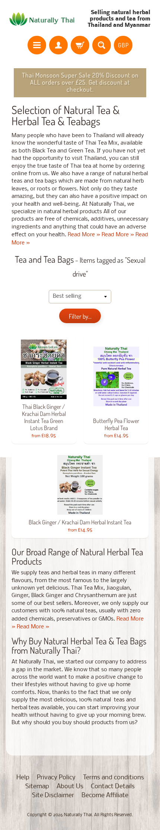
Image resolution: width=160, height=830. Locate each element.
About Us (70, 786)
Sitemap (37, 786)
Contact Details (113, 786)
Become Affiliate (104, 795)
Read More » (84, 235)
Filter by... (80, 316)
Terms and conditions (113, 777)
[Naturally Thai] (43, 19)
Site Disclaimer (53, 795)
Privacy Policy (56, 777)
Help (22, 777)
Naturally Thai (78, 815)
